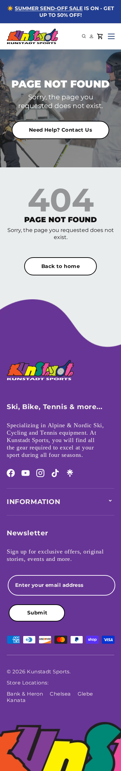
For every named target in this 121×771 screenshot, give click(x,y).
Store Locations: (27, 682)
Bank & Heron (25, 694)
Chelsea (60, 694)
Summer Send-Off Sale (49, 8)
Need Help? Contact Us (60, 130)
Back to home (60, 266)
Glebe (85, 694)
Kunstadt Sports (48, 671)
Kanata (16, 700)
